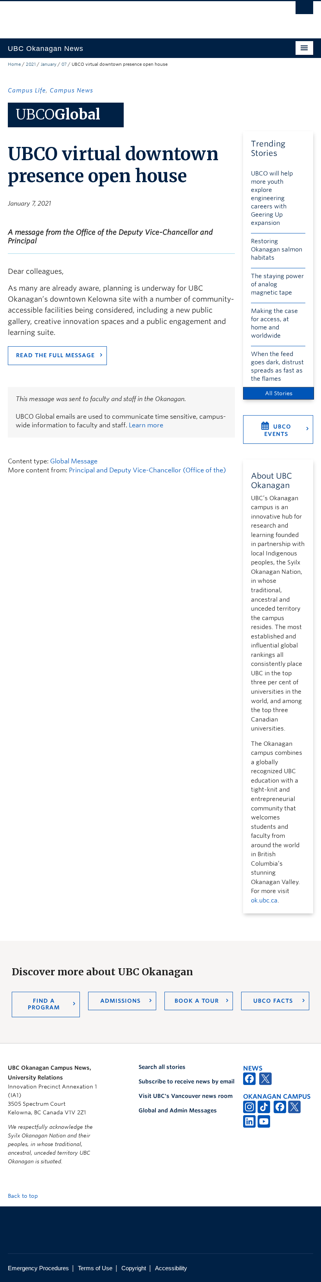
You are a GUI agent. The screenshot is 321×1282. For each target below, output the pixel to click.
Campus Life (27, 90)
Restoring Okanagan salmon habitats (276, 249)
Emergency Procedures (38, 1268)
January (48, 64)
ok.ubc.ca (264, 900)
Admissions (120, 1001)
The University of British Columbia (137, 16)
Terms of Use (95, 1268)
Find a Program (44, 1004)
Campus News (71, 90)
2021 (31, 64)
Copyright (133, 1268)
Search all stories (162, 1067)
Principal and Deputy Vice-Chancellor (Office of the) (147, 470)
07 (64, 64)
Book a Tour (197, 1001)
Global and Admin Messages (178, 1110)
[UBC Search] (304, 9)
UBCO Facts (273, 1001)
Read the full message (55, 355)
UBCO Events (277, 430)
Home (14, 64)
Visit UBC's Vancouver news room (186, 1096)
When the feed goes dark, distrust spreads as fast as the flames (277, 366)
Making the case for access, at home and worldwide (274, 323)
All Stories (278, 393)
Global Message (73, 461)
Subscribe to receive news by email (186, 1081)
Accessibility (171, 1268)
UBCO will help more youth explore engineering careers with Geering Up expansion (272, 198)
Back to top (24, 1196)
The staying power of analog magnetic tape (277, 284)
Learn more (146, 425)
